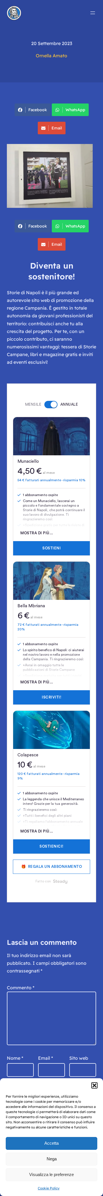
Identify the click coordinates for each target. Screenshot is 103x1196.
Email (57, 128)
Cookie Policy (49, 1188)
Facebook (37, 109)
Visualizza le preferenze (51, 1174)
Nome (15, 1058)
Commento (20, 987)
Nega (52, 1158)
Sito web (78, 1058)
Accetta (51, 1143)
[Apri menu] (92, 12)
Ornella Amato (51, 55)
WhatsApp (75, 109)
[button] (94, 1085)
